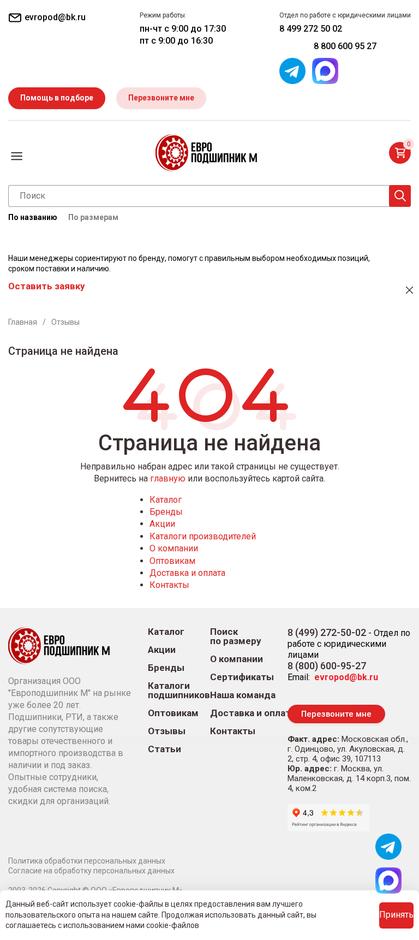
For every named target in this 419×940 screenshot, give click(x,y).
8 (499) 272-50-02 (327, 632)
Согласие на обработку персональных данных (91, 870)
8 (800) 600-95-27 (327, 665)
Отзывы (166, 731)
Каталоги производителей (202, 536)
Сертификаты (242, 677)
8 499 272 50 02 (310, 28)
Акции (162, 524)
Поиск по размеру (235, 636)
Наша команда (243, 695)
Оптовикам (172, 561)
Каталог (165, 500)
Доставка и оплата (187, 573)
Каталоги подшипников (179, 690)
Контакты (169, 585)
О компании (173, 548)
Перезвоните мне (161, 97)
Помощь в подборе (56, 97)
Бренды (166, 512)
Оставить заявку (46, 286)
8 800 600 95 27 (345, 46)
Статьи (164, 749)
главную (167, 478)
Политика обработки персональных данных (86, 860)
